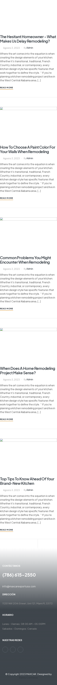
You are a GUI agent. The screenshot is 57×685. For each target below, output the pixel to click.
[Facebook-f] (13, 649)
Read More (6, 87)
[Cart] (40, 543)
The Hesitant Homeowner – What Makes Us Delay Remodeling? (28, 38)
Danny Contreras (28, 677)
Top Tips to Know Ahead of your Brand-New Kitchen (27, 481)
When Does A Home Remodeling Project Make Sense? (27, 370)
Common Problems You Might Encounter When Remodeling (25, 259)
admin (29, 47)
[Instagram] (20, 649)
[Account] (21, 543)
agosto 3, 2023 (11, 47)
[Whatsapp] (5, 649)
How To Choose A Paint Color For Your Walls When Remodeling (27, 149)
